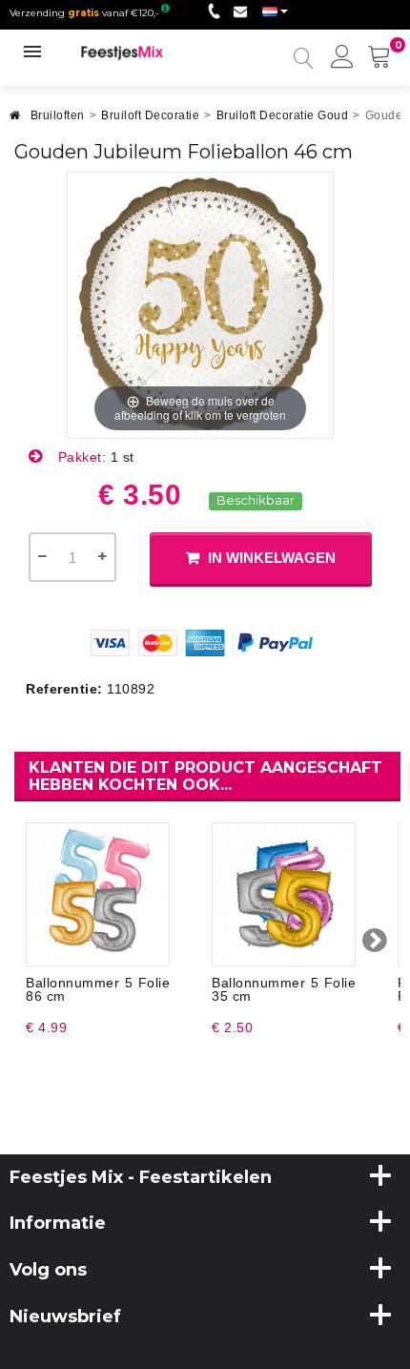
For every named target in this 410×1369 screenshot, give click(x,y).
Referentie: (64, 688)
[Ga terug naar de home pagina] (15, 121)
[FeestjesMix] (131, 52)
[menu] (342, 58)
